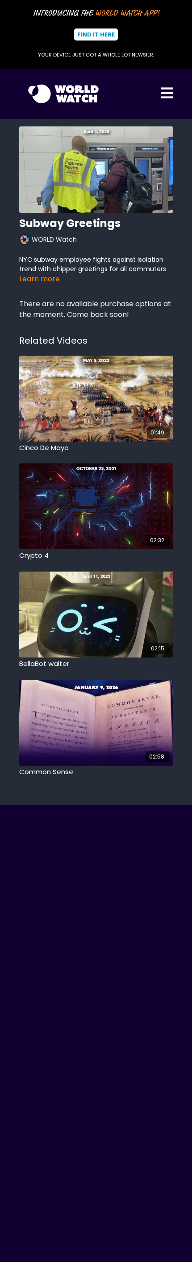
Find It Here (96, 34)
